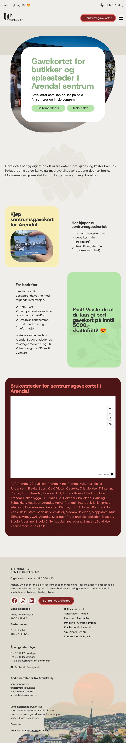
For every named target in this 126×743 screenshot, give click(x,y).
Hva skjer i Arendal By (76, 618)
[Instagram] (23, 601)
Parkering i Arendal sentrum (80, 622)
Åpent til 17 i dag (111, 5)
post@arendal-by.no (29, 296)
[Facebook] (14, 601)
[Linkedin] (32, 601)
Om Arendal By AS (75, 632)
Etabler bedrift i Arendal (77, 627)
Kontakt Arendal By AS (77, 636)
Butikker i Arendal (74, 609)
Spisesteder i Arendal (76, 613)
